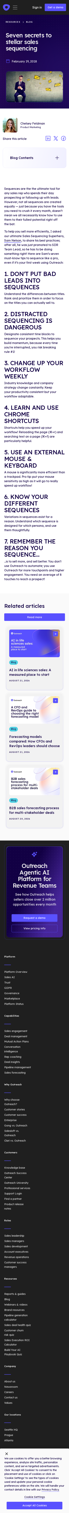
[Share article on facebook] (63, 138)
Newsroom (11, 1386)
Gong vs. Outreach (15, 1125)
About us (9, 1381)
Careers (9, 1392)
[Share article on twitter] (56, 138)
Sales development (16, 1246)
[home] (6, 7)
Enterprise (10, 1120)
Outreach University (16, 1182)
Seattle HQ (11, 1429)
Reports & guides (15, 1294)
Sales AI (9, 977)
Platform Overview (15, 972)
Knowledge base (14, 1167)
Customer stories (14, 1109)
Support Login (13, 1193)
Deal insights (12, 1062)
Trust (7, 982)
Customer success (15, 1115)
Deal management (15, 1036)
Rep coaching (12, 1056)
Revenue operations (16, 1257)
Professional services (17, 1188)
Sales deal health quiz (17, 1325)
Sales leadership (14, 1235)
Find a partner (13, 1199)
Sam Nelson (12, 240)
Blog (7, 1299)
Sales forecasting (15, 1072)
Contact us (10, 1397)
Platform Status (14, 1004)
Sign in (37, 7)
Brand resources (14, 1310)
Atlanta (8, 1440)
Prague (8, 1435)
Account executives (16, 1251)
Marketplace (12, 998)
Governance (11, 993)
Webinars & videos (15, 1304)
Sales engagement (15, 1031)
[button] (15, 7)
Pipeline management (17, 1067)
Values (8, 1402)
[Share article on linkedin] (48, 138)
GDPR (8, 988)
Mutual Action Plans (16, 1041)
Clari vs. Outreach (15, 1140)
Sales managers (14, 1241)
